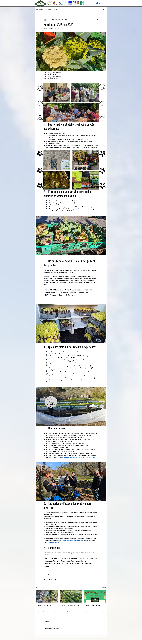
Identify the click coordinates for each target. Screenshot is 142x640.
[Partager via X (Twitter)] (48, 574)
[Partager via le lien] (55, 574)
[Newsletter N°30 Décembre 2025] (71, 596)
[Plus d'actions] (97, 20)
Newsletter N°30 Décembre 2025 (70, 605)
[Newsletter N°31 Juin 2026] (47, 596)
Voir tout (104, 587)
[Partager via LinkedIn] (51, 574)
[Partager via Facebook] (44, 574)
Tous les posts (39, 9)
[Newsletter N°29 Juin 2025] (95, 596)
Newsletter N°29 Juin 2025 (93, 605)
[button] (104, 9)
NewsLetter (48, 9)
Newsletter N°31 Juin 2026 (44, 605)
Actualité (56, 9)
